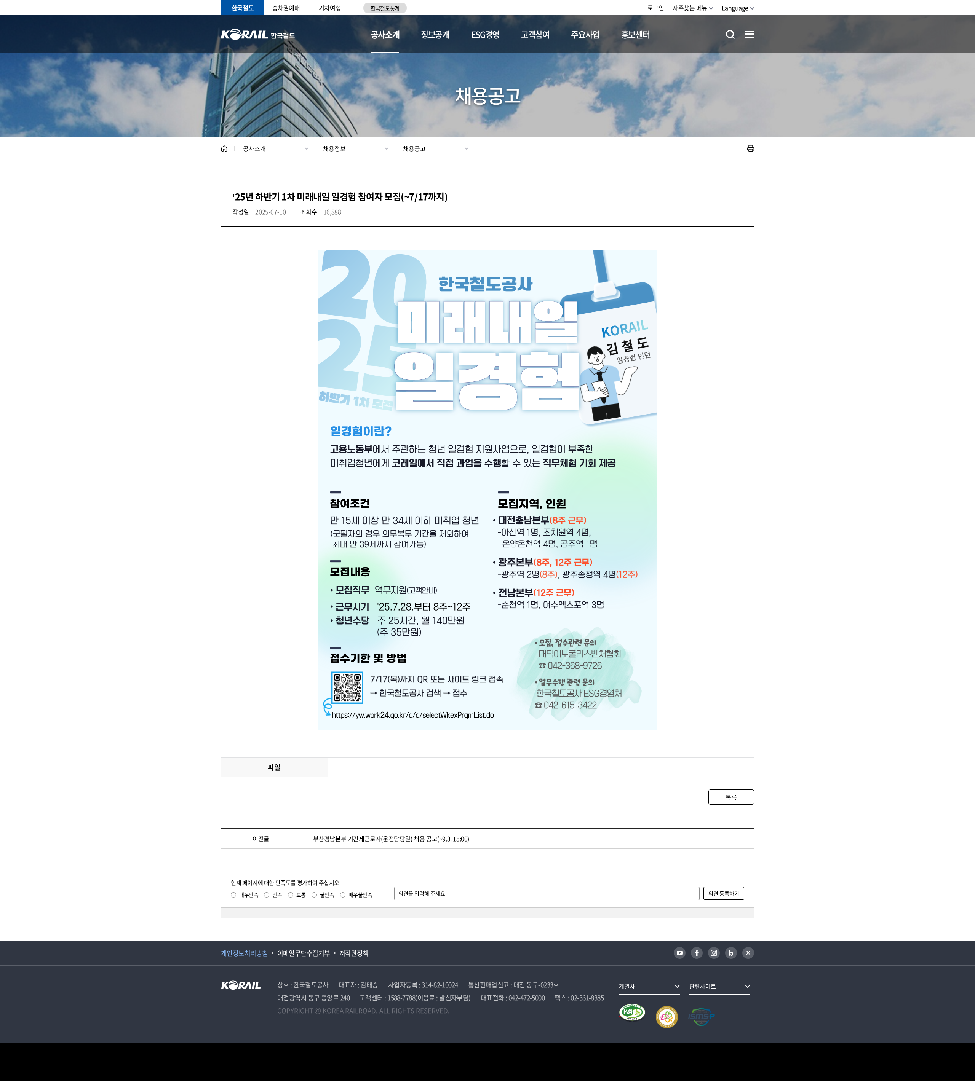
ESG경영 (485, 34)
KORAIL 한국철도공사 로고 (258, 34)
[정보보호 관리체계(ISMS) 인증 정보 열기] (701, 1017)
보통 (301, 894)
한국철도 (243, 7)
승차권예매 (286, 7)
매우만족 (248, 894)
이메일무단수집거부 (303, 953)
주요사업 (585, 34)
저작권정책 (354, 953)
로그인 (655, 7)
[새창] (680, 953)
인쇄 (750, 148)
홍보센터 (635, 34)
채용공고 (414, 148)
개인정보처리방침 (244, 953)
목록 (731, 797)
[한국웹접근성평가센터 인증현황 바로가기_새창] (632, 1017)
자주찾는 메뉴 (690, 7)
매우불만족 (360, 894)
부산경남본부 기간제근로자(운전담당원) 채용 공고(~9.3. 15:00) (391, 838)
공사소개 (385, 34)
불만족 (327, 894)
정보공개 (435, 34)
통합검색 (730, 34)
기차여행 (330, 7)
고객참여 (535, 34)
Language (735, 7)
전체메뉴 (749, 34)
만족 (277, 894)
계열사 (627, 986)
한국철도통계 (385, 8)
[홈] (224, 148)
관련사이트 (702, 986)
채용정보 (334, 148)
